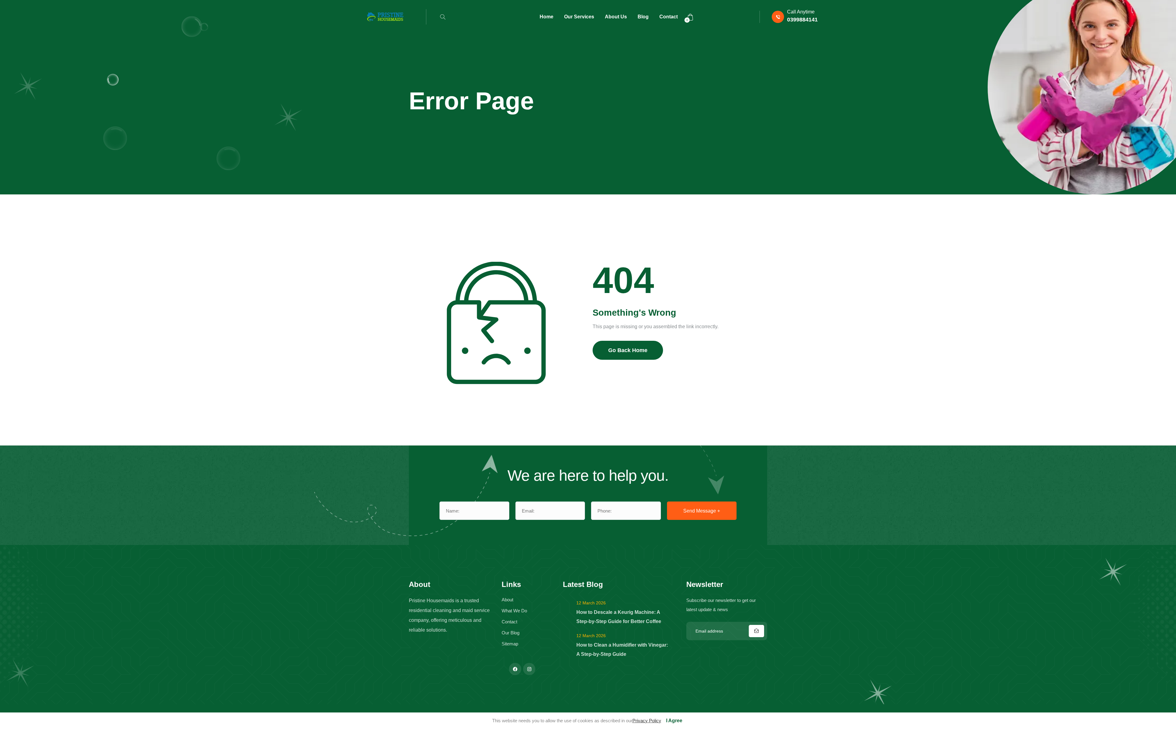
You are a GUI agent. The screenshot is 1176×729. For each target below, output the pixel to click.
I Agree (674, 720)
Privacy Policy (646, 720)
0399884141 (802, 20)
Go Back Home (627, 350)
